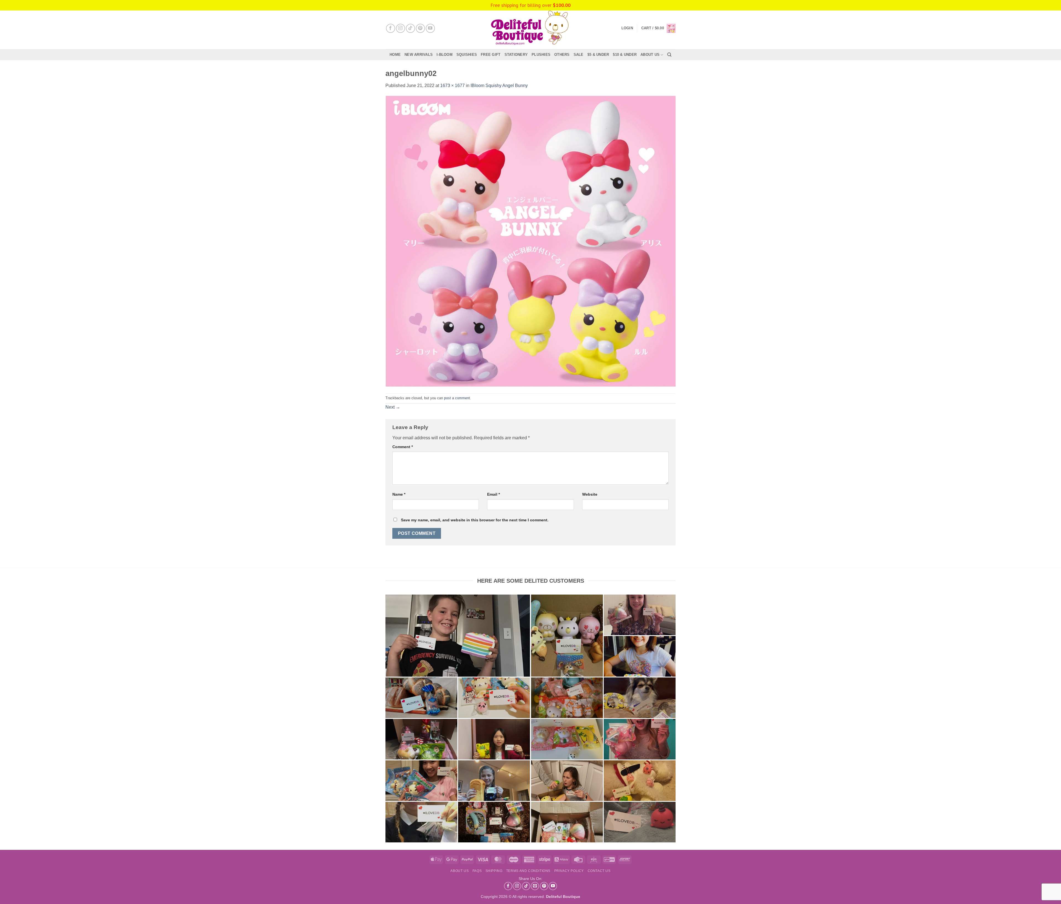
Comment (402, 447)
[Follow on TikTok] (410, 28)
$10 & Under (625, 54)
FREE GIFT (490, 54)
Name (398, 494)
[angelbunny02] (530, 241)
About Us (650, 54)
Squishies (466, 54)
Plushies (541, 54)
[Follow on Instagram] (400, 28)
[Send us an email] (535, 886)
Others (562, 54)
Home (395, 54)
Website (589, 494)
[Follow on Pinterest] (420, 28)
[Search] (669, 54)
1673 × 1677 (452, 85)
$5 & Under (598, 54)
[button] (658, 28)
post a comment (457, 398)
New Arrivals (419, 54)
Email (493, 494)
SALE (579, 54)
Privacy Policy (569, 871)
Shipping (494, 871)
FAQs (477, 871)
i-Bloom (445, 54)
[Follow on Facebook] (390, 28)
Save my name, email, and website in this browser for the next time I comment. (474, 520)
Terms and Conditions (528, 871)
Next (392, 407)
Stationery (516, 54)
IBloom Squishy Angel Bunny (499, 85)
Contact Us (599, 871)
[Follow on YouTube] (430, 28)
